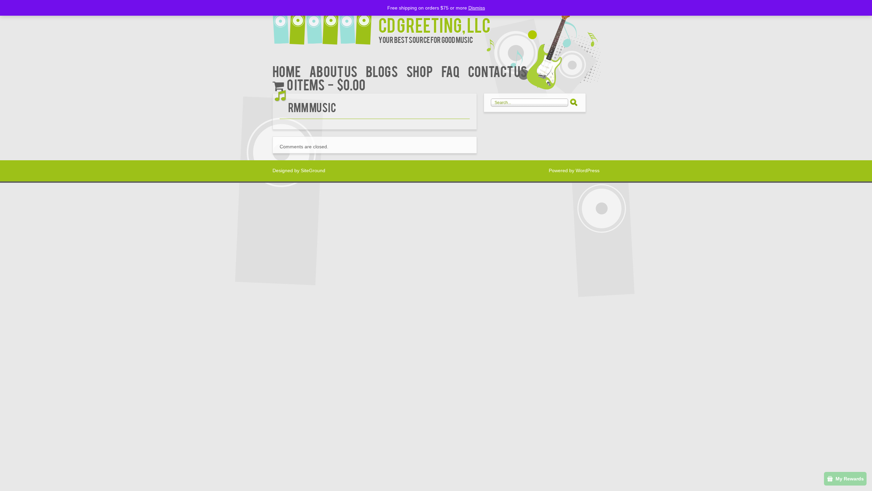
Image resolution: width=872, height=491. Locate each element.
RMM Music (312, 107)
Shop (419, 71)
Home (286, 71)
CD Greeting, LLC (434, 24)
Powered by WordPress (574, 170)
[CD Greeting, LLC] (325, 23)
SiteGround (313, 170)
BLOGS (382, 71)
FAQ (450, 71)
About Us (333, 71)
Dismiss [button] (476, 8)
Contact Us (497, 71)
